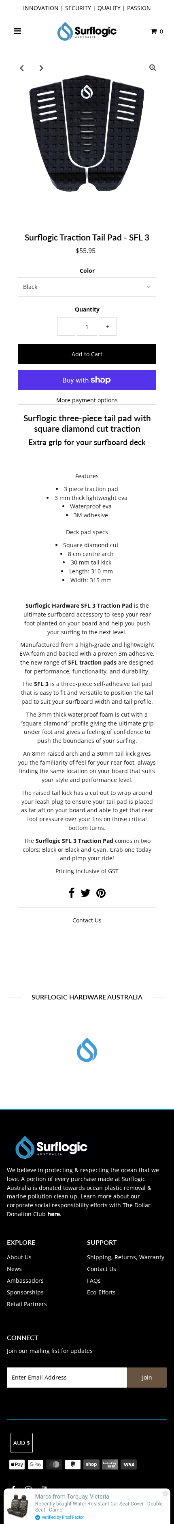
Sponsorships (25, 1292)
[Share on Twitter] (86, 895)
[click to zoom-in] (152, 68)
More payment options (87, 400)
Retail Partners (27, 1304)
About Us (19, 1257)
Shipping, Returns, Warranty (125, 1257)
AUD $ (21, 1443)
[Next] (41, 68)
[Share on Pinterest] (101, 895)
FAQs (94, 1280)
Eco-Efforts (101, 1292)
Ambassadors (25, 1280)
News (14, 1269)
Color (87, 270)
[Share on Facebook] (71, 895)
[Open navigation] (17, 31)
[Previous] (21, 68)
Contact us (87, 920)
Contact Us (101, 1269)
